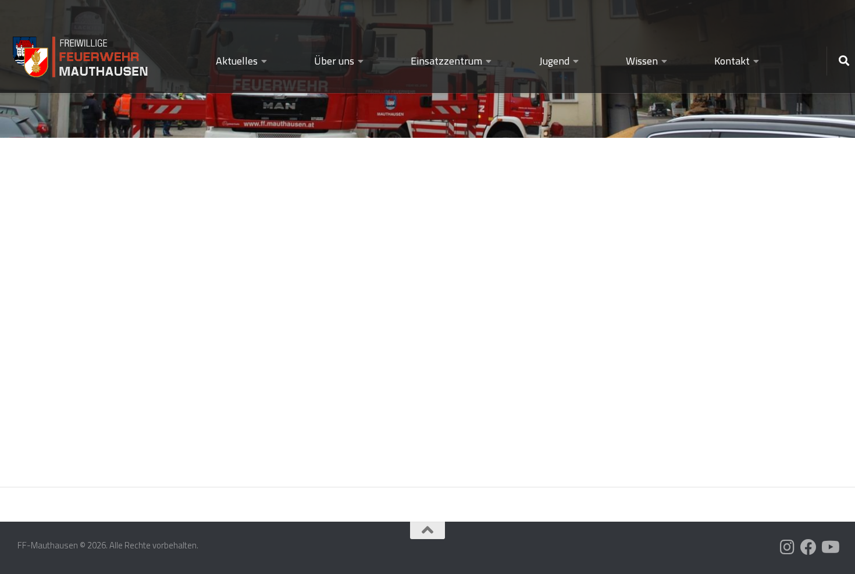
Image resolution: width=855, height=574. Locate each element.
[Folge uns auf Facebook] (808, 547)
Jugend (554, 61)
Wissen (642, 61)
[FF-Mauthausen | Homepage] (81, 51)
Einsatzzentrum (446, 61)
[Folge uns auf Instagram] (787, 547)
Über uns (334, 61)
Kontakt (732, 61)
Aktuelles (237, 61)
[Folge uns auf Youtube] (829, 547)
